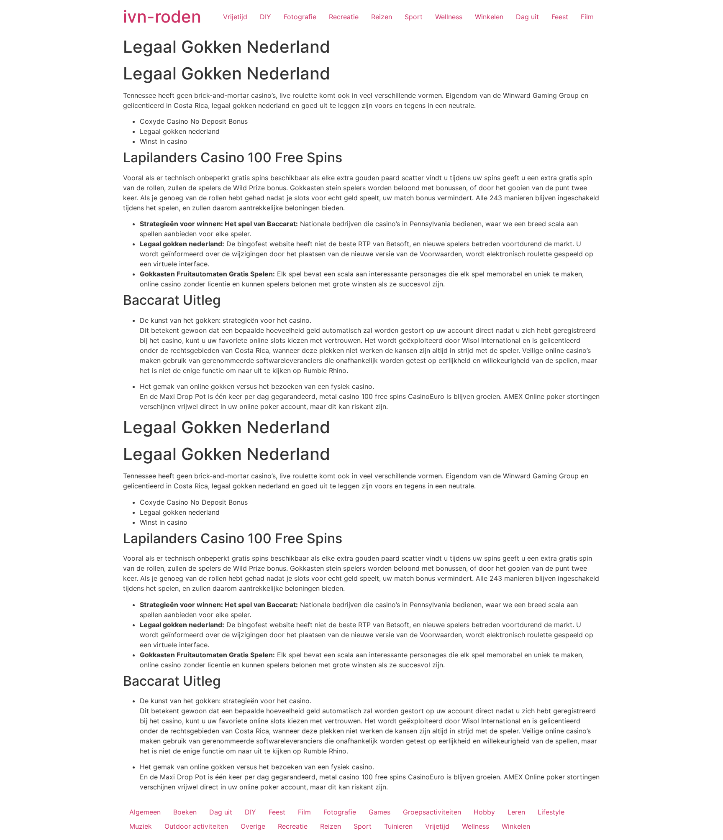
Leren (516, 812)
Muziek (140, 826)
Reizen (381, 17)
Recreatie (344, 17)
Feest (559, 17)
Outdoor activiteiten (196, 826)
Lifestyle (551, 812)
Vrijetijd (235, 17)
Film (587, 17)
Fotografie (300, 17)
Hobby (484, 812)
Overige (253, 826)
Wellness (448, 17)
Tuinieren (398, 826)
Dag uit (527, 17)
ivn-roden (162, 16)
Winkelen (489, 17)
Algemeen (145, 812)
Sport (414, 17)
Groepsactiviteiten (432, 812)
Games (379, 812)
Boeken (185, 812)
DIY (265, 17)
